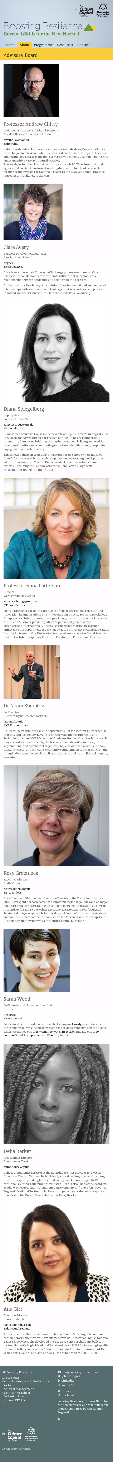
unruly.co (10, 1014)
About (24, 45)
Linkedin (68, 1380)
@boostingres (71, 1376)
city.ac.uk (9, 263)
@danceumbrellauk (17, 1328)
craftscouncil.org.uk (17, 889)
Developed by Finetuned (16, 1448)
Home (10, 45)
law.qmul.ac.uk (13, 721)
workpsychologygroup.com (21, 601)
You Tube (68, 1385)
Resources (65, 45)
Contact (83, 45)
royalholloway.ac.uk (16, 140)
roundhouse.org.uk (16, 1167)
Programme (43, 45)
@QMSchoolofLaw (16, 725)
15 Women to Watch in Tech (54, 1031)
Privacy (66, 1391)
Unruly (76, 1024)
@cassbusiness (13, 266)
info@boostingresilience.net (80, 1372)
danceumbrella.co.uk (17, 1324)
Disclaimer (68, 1395)
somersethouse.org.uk (18, 424)
